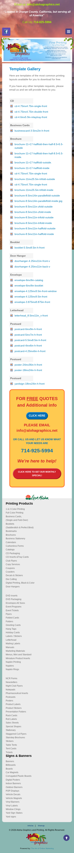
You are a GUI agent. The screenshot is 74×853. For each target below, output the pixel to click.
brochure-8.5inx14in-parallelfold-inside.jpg (38, 201)
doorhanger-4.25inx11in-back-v (32, 266)
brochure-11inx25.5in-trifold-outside (35, 179)
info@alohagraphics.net (37, 430)
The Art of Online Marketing (42, 848)
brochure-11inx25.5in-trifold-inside (34, 190)
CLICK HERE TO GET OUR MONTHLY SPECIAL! (37, 474)
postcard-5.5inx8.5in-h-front (30, 340)
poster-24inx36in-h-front (28, 364)
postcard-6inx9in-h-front (28, 329)
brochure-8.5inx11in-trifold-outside (34, 217)
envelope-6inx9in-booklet (29, 285)
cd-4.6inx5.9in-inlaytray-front (31, 117)
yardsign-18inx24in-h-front (30, 383)
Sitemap (41, 826)
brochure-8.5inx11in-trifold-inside (33, 223)
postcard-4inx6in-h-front (28, 345)
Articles (30, 826)
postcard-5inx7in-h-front (28, 334)
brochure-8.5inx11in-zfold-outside (34, 206)
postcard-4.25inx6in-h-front (30, 351)
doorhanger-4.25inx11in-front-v (32, 261)
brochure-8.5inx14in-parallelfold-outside (37, 195)
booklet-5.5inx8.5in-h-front (30, 247)
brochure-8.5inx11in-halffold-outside (35, 228)
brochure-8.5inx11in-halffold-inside (34, 234)
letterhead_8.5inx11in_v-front (31, 315)
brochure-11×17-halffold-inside (32, 168)
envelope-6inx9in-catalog (29, 280)
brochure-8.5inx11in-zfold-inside (33, 212)
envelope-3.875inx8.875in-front (32, 302)
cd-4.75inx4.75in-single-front (31, 106)
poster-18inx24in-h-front (28, 370)
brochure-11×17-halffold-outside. (33, 162)
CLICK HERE (37, 415)
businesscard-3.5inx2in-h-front (32, 130)
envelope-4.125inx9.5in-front (31, 296)
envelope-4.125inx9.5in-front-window (36, 291)
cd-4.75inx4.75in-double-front (31, 111)
